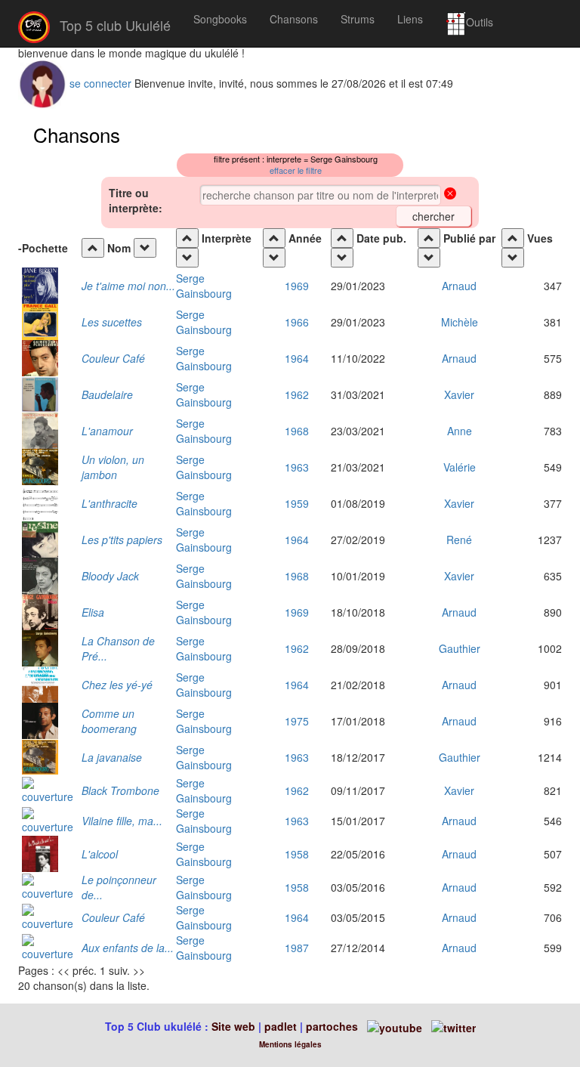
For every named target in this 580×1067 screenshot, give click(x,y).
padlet (282, 1026)
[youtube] (393, 1026)
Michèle (459, 321)
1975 (297, 720)
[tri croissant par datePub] (342, 238)
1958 (297, 853)
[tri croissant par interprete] (187, 238)
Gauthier (459, 648)
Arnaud (459, 285)
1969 (297, 285)
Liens (410, 18)
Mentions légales (290, 1044)
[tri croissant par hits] (512, 238)
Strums (358, 18)
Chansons (294, 18)
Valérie (459, 467)
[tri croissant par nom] (93, 248)
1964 (297, 358)
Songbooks (220, 18)
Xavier (459, 394)
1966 (297, 321)
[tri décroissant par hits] (512, 258)
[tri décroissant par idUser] (429, 258)
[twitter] (453, 1026)
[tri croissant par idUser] (429, 238)
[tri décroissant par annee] (274, 258)
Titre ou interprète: (135, 200)
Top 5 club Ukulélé (113, 25)
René (459, 539)
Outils (479, 21)
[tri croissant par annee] (274, 238)
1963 (297, 467)
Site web (233, 1026)
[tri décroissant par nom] (145, 248)
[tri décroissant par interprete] (187, 258)
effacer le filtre (296, 170)
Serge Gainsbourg (204, 286)
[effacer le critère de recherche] (450, 195)
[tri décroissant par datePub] (342, 258)
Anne (459, 430)
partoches (332, 1026)
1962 (297, 394)
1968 (297, 430)
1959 (297, 503)
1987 (297, 947)
